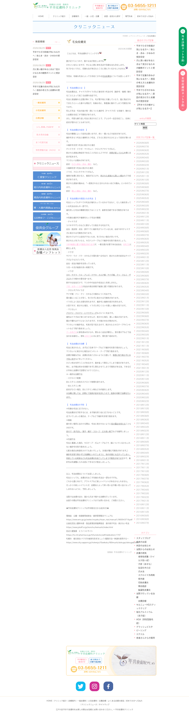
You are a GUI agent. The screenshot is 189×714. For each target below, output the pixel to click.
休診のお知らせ (143, 546)
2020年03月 (142, 397)
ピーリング (141, 630)
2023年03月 (142, 294)
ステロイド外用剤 (146, 575)
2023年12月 (142, 261)
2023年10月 (142, 268)
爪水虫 (141, 571)
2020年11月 (142, 375)
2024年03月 (142, 250)
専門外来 (128, 16)
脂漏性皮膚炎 (144, 590)
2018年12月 (142, 434)
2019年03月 (142, 427)
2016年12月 (142, 504)
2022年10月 (142, 309)
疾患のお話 (141, 542)
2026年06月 (142, 150)
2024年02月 (142, 254)
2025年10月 (142, 180)
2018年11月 (142, 438)
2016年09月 (142, 516)
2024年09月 (142, 228)
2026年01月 (142, 169)
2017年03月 (142, 493)
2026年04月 (142, 158)
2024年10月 (142, 224)
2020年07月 (142, 386)
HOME (41, 16)
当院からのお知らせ (145, 549)
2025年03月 (142, 206)
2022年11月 (142, 305)
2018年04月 (142, 453)
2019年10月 (142, 408)
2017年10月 (142, 471)
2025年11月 (142, 176)
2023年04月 (142, 290)
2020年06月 (142, 390)
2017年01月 (142, 501)
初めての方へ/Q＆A (134, 701)
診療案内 (75, 16)
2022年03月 (142, 335)
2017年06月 (142, 482)
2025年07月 (142, 191)
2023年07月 (142, 279)
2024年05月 (142, 243)
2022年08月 (142, 316)
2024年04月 (142, 246)
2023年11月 (142, 265)
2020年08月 (142, 383)
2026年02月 (142, 165)
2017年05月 (142, 486)
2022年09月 (142, 313)
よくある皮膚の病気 (116, 701)
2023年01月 (142, 298)
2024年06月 (142, 239)
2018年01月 (142, 460)
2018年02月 (142, 457)
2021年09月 (142, 350)
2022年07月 (142, 320)
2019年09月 (142, 412)
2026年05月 (142, 154)
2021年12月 (142, 342)
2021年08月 (142, 353)
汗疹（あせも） (145, 564)
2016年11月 (142, 508)
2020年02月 (142, 401)
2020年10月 (142, 379)
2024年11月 (142, 220)
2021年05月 (142, 361)
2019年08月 (142, 416)
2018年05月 (142, 449)
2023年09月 (142, 272)
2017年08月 (142, 475)
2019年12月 (142, 405)
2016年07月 (142, 523)
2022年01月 (142, 338)
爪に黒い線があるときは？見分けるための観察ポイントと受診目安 (46, 73)
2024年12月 (142, 217)
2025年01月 (142, 213)
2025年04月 (142, 202)
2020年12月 (142, 372)
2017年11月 (142, 468)
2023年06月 (142, 283)
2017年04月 (142, 490)
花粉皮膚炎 (143, 583)
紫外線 (141, 579)
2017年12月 (142, 464)
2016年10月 (142, 512)
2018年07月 (142, 445)
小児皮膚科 (92, 701)
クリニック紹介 (60, 701)
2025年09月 (142, 183)
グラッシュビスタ (144, 627)
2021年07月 (142, 357)
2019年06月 (142, 420)
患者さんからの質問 (145, 638)
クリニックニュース (89, 704)
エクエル (140, 634)
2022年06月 (142, 324)
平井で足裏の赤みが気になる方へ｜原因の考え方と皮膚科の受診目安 (46, 90)
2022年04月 (142, 331)
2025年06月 (142, 194)
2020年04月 (142, 394)
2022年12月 (142, 301)
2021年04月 (142, 364)
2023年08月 (142, 276)
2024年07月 (142, 235)
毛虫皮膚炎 (79, 41)
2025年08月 (142, 187)
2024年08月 (142, 231)
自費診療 (142, 601)
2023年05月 (142, 287)
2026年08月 (142, 143)
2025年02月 (142, 209)
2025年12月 (142, 172)
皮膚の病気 (141, 553)
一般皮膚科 (81, 701)
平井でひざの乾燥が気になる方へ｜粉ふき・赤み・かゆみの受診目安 (46, 55)
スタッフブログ (143, 538)
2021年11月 (142, 346)
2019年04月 (142, 423)
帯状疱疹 (142, 586)
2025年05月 (142, 198)
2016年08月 (142, 519)
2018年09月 (142, 442)
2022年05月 (142, 327)
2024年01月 (142, 257)
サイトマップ (104, 704)
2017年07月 (142, 479)
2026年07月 (142, 147)
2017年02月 (142, 497)
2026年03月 (142, 161)
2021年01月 (142, 368)
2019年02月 (142, 431)
